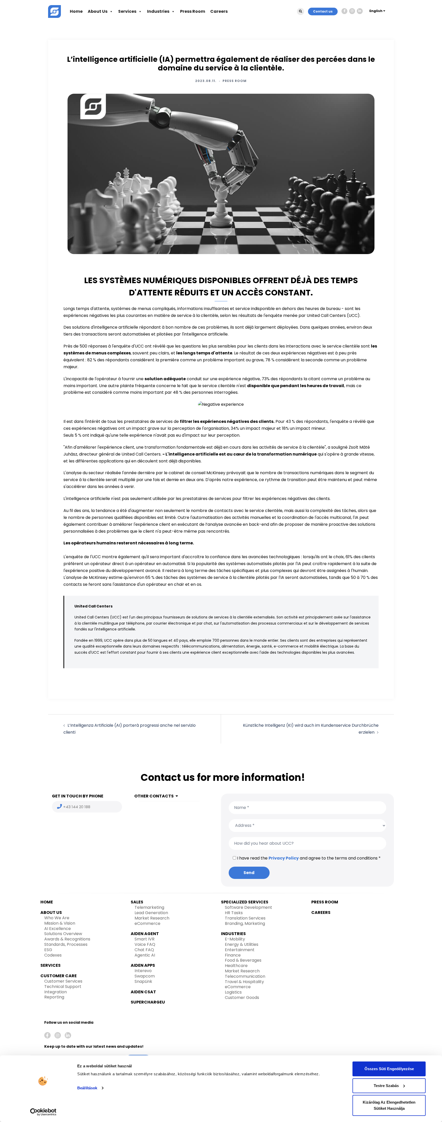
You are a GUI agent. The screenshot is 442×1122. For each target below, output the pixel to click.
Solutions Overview (63, 934)
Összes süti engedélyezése (389, 1069)
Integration (55, 992)
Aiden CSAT (143, 992)
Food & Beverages (243, 960)
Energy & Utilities (241, 944)
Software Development (248, 907)
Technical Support (62, 986)
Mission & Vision (59, 923)
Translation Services (245, 918)
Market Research (152, 918)
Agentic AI (145, 955)
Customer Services (63, 981)
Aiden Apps (143, 965)
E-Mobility (235, 939)
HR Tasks (234, 913)
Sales (137, 902)
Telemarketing (149, 907)
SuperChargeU (148, 1002)
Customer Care (58, 976)
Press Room (192, 11)
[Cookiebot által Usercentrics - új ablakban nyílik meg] (43, 1112)
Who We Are (56, 918)
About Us (97, 11)
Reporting (54, 997)
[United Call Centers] (54, 11)
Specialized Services (244, 902)
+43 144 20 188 (76, 806)
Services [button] (127, 11)
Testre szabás (386, 1085)
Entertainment (240, 950)
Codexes (53, 955)
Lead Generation (151, 913)
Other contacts (154, 796)
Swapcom (145, 976)
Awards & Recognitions (67, 939)
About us (51, 912)
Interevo (143, 971)
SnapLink (143, 981)
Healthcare (236, 966)
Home (76, 11)
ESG (48, 950)
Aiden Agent (145, 934)
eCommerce (147, 923)
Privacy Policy (284, 858)
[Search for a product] (300, 11)
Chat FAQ (144, 950)
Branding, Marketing (245, 923)
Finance (233, 955)
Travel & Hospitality (244, 982)
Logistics (233, 992)
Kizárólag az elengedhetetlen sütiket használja (389, 1105)
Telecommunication (245, 976)
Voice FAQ (145, 944)
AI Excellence (57, 929)
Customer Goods (242, 997)
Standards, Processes (65, 944)
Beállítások (87, 1088)
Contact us (323, 11)
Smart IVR (144, 939)
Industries (158, 11)
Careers (219, 11)
